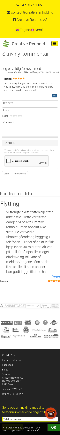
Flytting (9, 203)
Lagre (6, 174)
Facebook (7, 365)
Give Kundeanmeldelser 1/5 (11, 116)
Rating (5, 116)
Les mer (4, 281)
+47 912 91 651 (31, 5)
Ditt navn (8, 103)
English (25, 30)
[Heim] (6, 43)
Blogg (5, 369)
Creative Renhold (28, 43)
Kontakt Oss (8, 355)
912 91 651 (16, 389)
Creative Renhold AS (31, 20)
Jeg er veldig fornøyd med (21, 69)
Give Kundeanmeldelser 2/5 (14, 116)
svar (54, 96)
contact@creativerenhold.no (31, 12)
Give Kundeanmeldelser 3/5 (16, 116)
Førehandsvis (20, 174)
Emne (6, 110)
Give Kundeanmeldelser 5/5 (21, 116)
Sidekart (6, 374)
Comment (8, 122)
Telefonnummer (12, 419)
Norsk (39, 30)
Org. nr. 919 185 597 (12, 394)
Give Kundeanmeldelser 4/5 (19, 116)
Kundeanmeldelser (11, 360)
